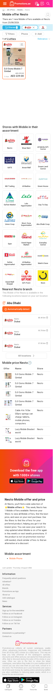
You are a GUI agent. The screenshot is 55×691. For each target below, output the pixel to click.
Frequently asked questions (14, 578)
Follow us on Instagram (12, 617)
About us (6, 595)
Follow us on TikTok (11, 623)
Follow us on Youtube (11, 620)
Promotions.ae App (10, 591)
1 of (9, 39)
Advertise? (6, 581)
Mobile (20, 10)
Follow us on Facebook (12, 614)
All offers (11, 10)
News (4, 601)
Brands (5, 588)
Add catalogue (8, 598)
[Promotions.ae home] (20, 3)
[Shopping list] (42, 3)
